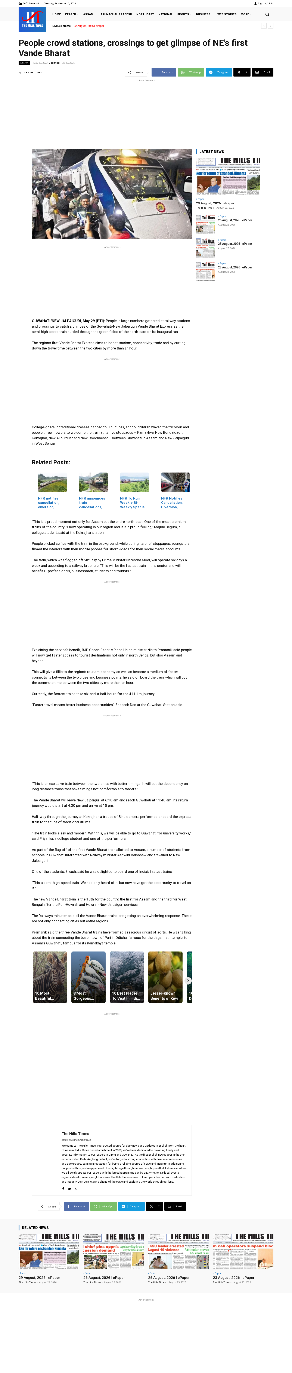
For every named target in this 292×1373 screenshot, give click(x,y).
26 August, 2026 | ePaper (235, 220)
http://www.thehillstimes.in (76, 1139)
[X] (75, 1187)
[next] (270, 26)
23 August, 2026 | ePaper (235, 267)
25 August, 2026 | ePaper (235, 243)
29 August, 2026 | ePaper (89, 25)
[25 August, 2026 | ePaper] (205, 248)
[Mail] (69, 1187)
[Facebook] (63, 1187)
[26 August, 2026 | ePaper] (205, 224)
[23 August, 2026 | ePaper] (205, 271)
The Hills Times (32, 72)
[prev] (264, 26)
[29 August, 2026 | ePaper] (228, 176)
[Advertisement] (146, 113)
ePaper (200, 199)
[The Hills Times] (32, 19)
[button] (267, 14)
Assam (24, 62)
